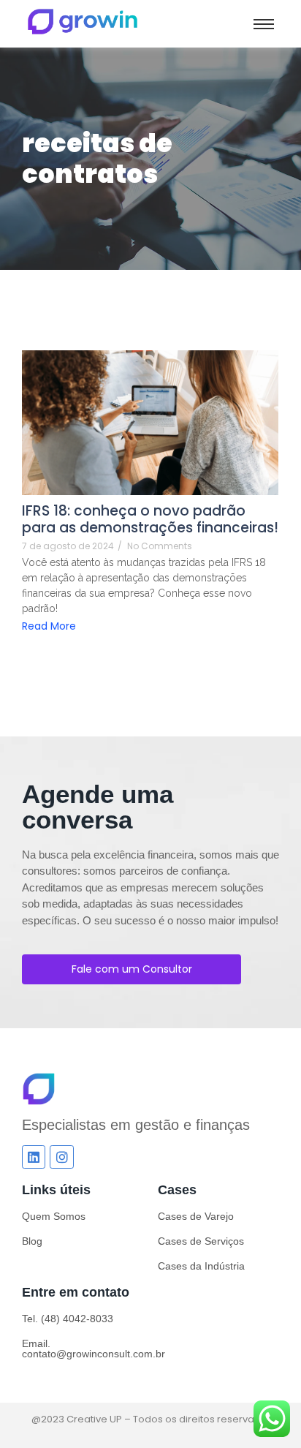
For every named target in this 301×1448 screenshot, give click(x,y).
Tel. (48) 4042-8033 (67, 1318)
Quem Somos (53, 1216)
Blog (32, 1241)
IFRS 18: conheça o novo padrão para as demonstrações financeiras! (150, 519)
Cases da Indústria (201, 1266)
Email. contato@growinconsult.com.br (93, 1349)
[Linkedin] (33, 1157)
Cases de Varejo (196, 1216)
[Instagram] (61, 1157)
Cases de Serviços (201, 1241)
